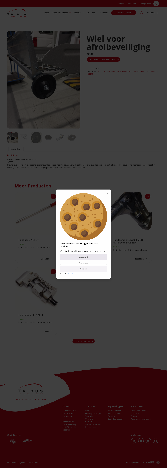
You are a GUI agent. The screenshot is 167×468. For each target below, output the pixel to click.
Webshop (132, 3)
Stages (121, 3)
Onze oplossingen (60, 12)
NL (148, 12)
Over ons (91, 12)
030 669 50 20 (69, 410)
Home (46, 12)
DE (157, 12)
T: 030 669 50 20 (156, 4)
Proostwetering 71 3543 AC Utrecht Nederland (70, 427)
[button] (77, 35)
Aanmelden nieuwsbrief (141, 419)
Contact (104, 12)
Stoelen (111, 416)
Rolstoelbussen (114, 410)
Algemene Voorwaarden (28, 462)
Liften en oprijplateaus (121, 71)
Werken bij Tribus (123, 13)
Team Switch (72, 274)
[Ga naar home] (16, 13)
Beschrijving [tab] (16, 149)
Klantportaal (145, 3)
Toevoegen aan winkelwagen (102, 59)
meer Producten (82, 341)
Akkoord (83, 257)
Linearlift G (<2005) (139, 71)
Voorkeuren (83, 263)
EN (152, 12)
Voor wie (77, 12)
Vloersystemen (114, 413)
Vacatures (135, 413)
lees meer (45, 259)
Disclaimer (11, 462)
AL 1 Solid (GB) (104, 71)
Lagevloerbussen (115, 419)
